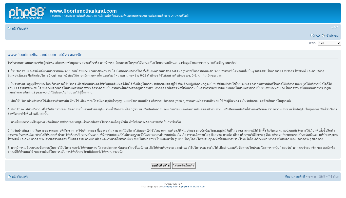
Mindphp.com (170, 186)
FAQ (317, 35)
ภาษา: (312, 42)
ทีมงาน (289, 176)
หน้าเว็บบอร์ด (20, 28)
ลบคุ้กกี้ (300, 176)
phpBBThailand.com (193, 186)
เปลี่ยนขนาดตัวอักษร (334, 27)
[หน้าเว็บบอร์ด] (28, 12)
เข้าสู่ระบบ (331, 35)
